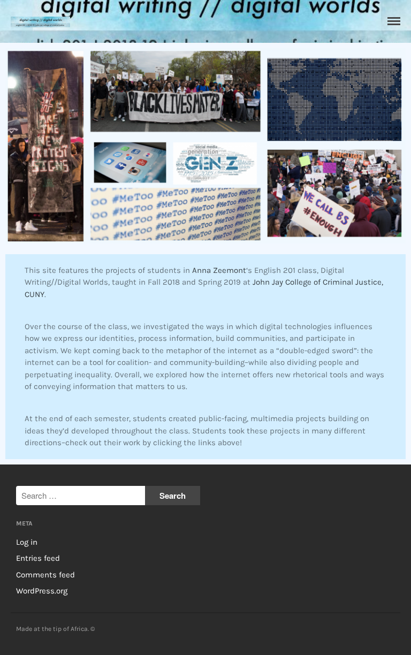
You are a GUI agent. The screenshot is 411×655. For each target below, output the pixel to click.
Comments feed (45, 575)
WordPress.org (41, 591)
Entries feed (38, 558)
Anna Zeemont (219, 270)
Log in (26, 542)
